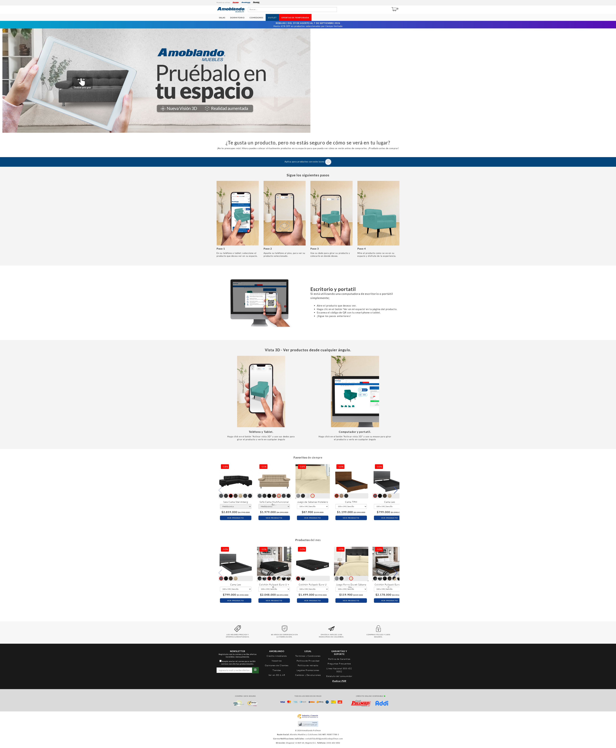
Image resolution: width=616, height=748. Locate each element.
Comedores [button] (256, 17)
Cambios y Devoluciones (308, 675)
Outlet (272, 17)
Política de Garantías (339, 659)
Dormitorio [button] (237, 17)
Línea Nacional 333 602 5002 (339, 670)
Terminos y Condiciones (308, 656)
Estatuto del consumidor (339, 676)
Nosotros (277, 660)
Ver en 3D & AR (276, 675)
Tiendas (277, 670)
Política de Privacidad (308, 660)
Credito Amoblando (277, 656)
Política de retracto (308, 665)
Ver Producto (235, 518)
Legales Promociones (308, 670)
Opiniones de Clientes (276, 665)
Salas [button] (222, 17)
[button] (396, 490)
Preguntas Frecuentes (339, 663)
